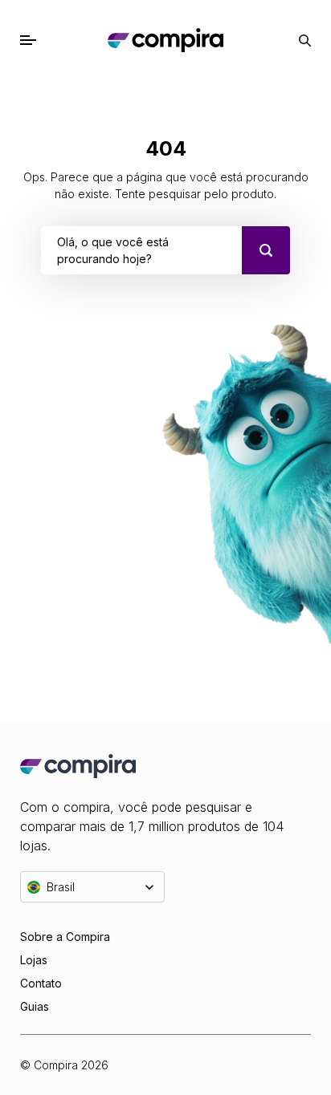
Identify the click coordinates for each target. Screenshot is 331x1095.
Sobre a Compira (65, 936)
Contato (41, 983)
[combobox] (59, 250)
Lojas (33, 960)
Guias (34, 1006)
